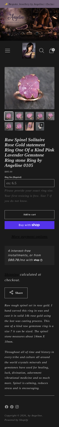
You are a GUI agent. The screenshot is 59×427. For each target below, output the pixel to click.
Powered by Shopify (16, 420)
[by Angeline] (28, 50)
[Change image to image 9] (40, 126)
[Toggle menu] (8, 14)
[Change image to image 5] (50, 116)
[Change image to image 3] (29, 116)
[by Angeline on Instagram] (17, 407)
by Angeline (35, 415)
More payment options (29, 236)
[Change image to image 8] (29, 126)
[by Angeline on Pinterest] (12, 407)
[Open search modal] (41, 50)
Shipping (12, 274)
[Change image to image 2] (19, 116)
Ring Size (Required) (13, 177)
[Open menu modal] (7, 50)
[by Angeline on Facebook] (7, 407)
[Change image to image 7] (19, 126)
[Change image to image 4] (40, 116)
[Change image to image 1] (9, 116)
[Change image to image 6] (9, 126)
